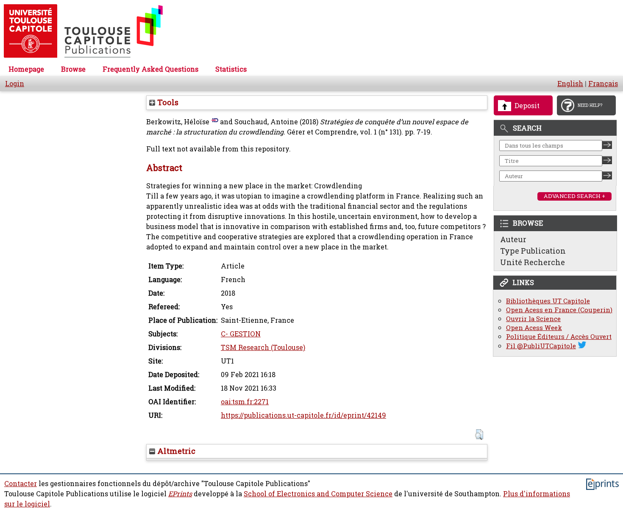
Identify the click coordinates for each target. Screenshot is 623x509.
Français (603, 83)
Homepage (26, 69)
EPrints (180, 493)
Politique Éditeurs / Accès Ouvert (559, 336)
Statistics (231, 69)
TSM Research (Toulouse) (263, 347)
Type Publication (533, 251)
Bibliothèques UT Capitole (548, 300)
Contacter (20, 483)
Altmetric (175, 451)
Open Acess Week (534, 327)
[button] (479, 434)
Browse (73, 69)
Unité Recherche (532, 262)
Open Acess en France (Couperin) (559, 309)
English (570, 83)
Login (14, 83)
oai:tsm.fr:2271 (245, 401)
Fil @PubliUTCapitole (541, 345)
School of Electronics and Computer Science (318, 493)
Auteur (513, 239)
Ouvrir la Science (533, 318)
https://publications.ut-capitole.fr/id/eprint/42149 (303, 415)
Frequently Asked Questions (150, 69)
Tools (166, 102)
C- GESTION (241, 333)
